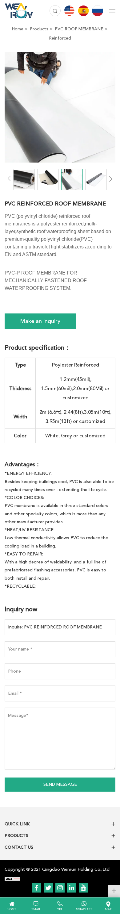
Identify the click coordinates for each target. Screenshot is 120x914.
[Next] (110, 178)
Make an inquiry (40, 321)
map (108, 909)
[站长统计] (12, 878)
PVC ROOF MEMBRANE (79, 29)
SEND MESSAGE (60, 784)
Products (39, 29)
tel (60, 909)
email (36, 909)
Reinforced (60, 38)
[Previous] (9, 178)
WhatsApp (84, 909)
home (11, 909)
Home (17, 29)
